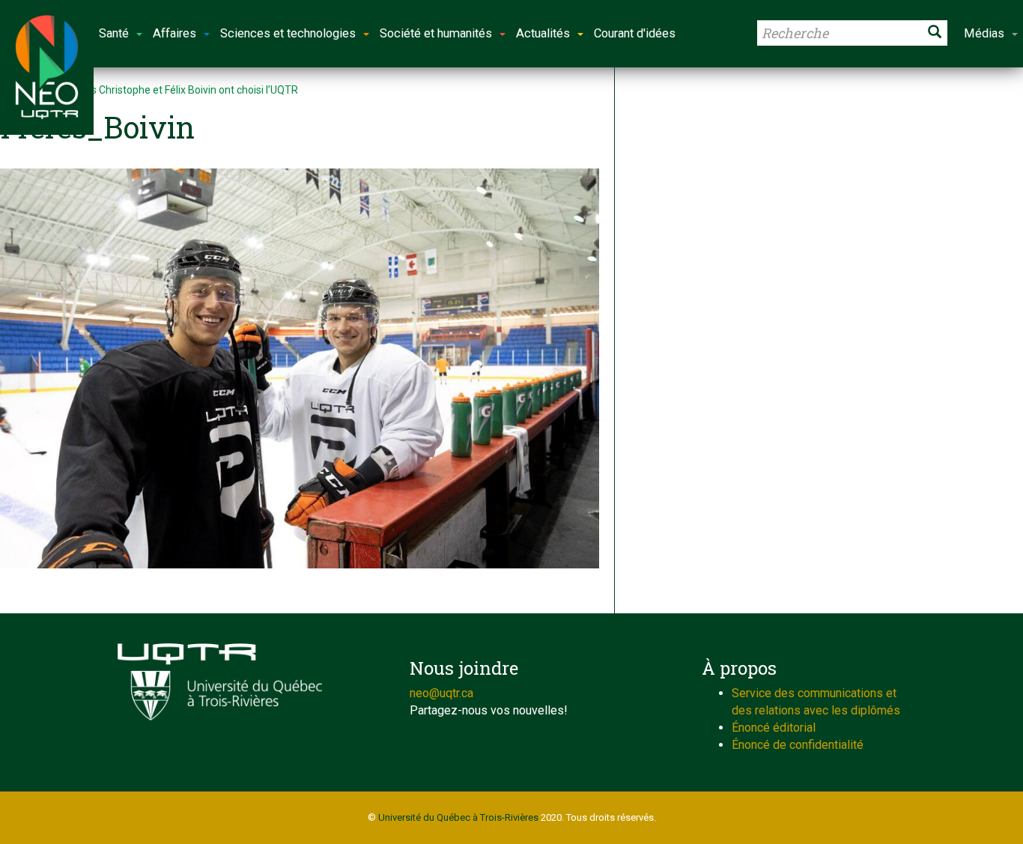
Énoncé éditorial (774, 727)
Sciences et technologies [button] (288, 33)
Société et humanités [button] (436, 33)
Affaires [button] (174, 33)
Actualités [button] (543, 33)
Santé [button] (114, 33)
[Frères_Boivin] (299, 368)
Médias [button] (984, 33)
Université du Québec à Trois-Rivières (458, 817)
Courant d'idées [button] (635, 33)
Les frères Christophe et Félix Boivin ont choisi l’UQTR (173, 90)
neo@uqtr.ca (441, 693)
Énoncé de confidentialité (797, 745)
